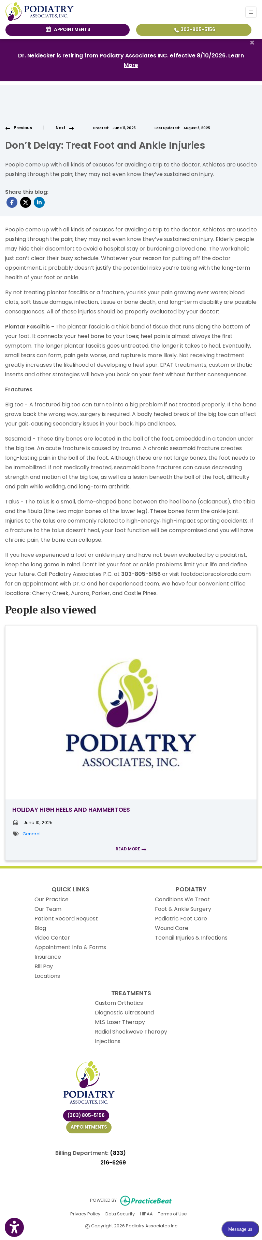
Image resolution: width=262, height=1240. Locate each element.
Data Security (120, 1214)
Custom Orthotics (119, 1003)
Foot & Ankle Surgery (183, 909)
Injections (107, 1041)
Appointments (89, 1127)
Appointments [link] (71, 29)
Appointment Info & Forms (70, 947)
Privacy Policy (85, 1214)
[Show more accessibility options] (14, 1227)
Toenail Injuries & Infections (191, 938)
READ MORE (128, 849)
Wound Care (171, 928)
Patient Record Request (66, 918)
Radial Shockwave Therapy (131, 1032)
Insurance (47, 957)
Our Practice (51, 899)
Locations (47, 976)
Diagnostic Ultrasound (124, 1012)
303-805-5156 (197, 29)
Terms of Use (172, 1214)
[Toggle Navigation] (251, 12)
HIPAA (146, 1214)
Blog (40, 928)
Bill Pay (43, 966)
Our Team (47, 909)
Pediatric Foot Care (181, 918)
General (32, 834)
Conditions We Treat (182, 899)
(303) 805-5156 (86, 1115)
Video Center (52, 938)
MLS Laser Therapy (120, 1022)
